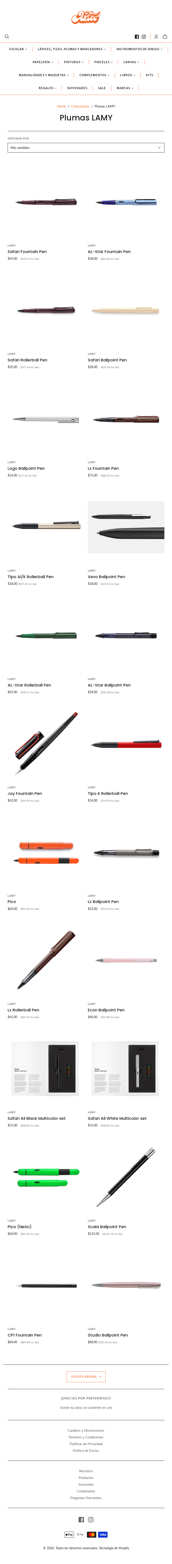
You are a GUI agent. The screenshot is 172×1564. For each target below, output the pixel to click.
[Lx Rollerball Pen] (46, 960)
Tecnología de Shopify (114, 1548)
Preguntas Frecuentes (86, 1498)
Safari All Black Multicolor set (37, 1118)
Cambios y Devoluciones (86, 1430)
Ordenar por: (19, 138)
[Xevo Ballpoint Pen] (126, 527)
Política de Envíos (86, 1450)
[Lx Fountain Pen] (126, 418)
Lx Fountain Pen (103, 468)
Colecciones (80, 106)
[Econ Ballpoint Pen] (126, 960)
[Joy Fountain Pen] (46, 743)
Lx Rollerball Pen (23, 1010)
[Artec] (86, 17)
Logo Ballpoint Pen (26, 468)
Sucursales (86, 1484)
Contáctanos (86, 1491)
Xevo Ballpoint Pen (106, 576)
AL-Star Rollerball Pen (29, 685)
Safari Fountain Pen (27, 251)
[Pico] (46, 852)
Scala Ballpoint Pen (107, 1226)
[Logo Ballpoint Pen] (46, 418)
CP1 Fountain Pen (25, 1335)
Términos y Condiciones (86, 1437)
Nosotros (86, 1471)
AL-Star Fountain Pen (109, 251)
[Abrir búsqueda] (7, 36)
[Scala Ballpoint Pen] (126, 1177)
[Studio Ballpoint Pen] (126, 1285)
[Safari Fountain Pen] (46, 202)
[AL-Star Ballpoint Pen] (126, 635)
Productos (86, 1478)
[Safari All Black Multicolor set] (46, 1068)
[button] (86, 1376)
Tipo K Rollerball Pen (108, 793)
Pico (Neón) (20, 1226)
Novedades (77, 88)
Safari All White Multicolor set (117, 1118)
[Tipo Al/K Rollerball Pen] (46, 527)
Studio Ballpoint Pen (108, 1335)
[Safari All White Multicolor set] (126, 1068)
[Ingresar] (156, 36)
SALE (102, 88)
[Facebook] (137, 37)
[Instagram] (144, 37)
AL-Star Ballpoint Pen (109, 685)
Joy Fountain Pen (25, 793)
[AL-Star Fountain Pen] (126, 202)
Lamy (12, 245)
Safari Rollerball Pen (27, 360)
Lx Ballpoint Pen (103, 901)
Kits (149, 75)
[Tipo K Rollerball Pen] (126, 743)
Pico (12, 901)
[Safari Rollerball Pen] (46, 310)
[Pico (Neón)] (46, 1177)
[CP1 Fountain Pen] (46, 1285)
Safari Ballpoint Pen (107, 360)
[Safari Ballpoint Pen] (126, 310)
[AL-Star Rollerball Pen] (46, 635)
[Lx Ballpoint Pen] (126, 852)
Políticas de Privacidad (86, 1444)
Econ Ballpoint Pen (106, 1010)
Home (61, 106)
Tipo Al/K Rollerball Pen (31, 576)
